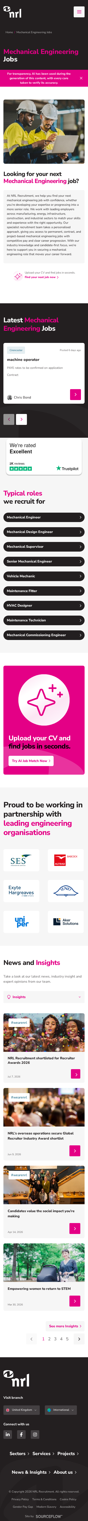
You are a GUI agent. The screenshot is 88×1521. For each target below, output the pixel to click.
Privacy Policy (20, 1499)
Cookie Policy (68, 1499)
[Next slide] (21, 419)
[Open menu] (79, 11)
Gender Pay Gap (23, 1507)
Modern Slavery (46, 1507)
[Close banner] (81, 78)
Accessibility (67, 1507)
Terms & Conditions (44, 1499)
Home (9, 32)
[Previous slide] (8, 419)
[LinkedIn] (7, 1434)
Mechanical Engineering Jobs (34, 32)
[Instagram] (35, 1434)
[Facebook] (21, 1434)
